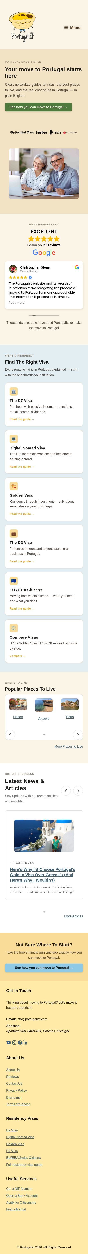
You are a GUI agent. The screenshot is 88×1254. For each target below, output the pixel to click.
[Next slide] (78, 735)
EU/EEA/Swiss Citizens (23, 1158)
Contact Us (14, 1083)
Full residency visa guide (24, 1164)
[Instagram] (15, 1044)
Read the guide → (22, 419)
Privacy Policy (16, 1090)
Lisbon (18, 717)
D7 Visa (12, 1130)
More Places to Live (68, 746)
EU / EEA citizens (26, 590)
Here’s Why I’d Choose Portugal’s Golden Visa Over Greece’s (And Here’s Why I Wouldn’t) (42, 874)
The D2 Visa (21, 542)
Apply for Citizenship (21, 1202)
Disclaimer (14, 1097)
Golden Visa (21, 495)
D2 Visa (12, 1151)
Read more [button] (16, 303)
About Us (13, 1070)
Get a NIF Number (19, 1188)
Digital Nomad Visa (27, 448)
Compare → (18, 655)
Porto (70, 717)
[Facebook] (20, 1044)
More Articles (73, 916)
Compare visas (24, 637)
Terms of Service (18, 1104)
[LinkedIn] (25, 1044)
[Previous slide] (10, 735)
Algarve (44, 718)
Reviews (12, 1077)
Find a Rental (16, 1209)
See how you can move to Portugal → (38, 107)
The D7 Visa (21, 400)
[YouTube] (9, 1044)
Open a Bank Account (22, 1195)
